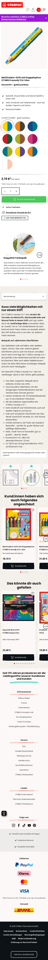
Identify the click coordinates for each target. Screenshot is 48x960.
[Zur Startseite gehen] (14, 5)
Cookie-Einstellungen (12, 935)
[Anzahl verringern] (4, 191)
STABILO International (24, 794)
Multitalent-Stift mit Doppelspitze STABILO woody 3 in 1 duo (18, 548)
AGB (14, 938)
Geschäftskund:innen (24, 765)
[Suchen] (27, 10)
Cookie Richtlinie (37, 931)
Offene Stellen (24, 698)
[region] (24, 46)
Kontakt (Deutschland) (24, 751)
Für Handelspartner (24, 717)
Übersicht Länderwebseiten (24, 799)
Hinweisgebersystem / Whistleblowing (24, 726)
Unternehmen (24, 707)
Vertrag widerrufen (24, 954)
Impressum (8, 931)
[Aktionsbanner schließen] (46, 18)
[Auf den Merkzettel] (33, 510)
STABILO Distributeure (24, 804)
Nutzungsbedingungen (35, 935)
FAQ (24, 746)
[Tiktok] (23, 825)
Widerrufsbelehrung (27, 938)
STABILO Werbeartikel (24, 774)
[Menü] (44, 10)
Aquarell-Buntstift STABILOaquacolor (11, 631)
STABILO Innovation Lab (24, 712)
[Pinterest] (34, 825)
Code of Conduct (24, 721)
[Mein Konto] (33, 10)
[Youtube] (29, 825)
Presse (24, 703)
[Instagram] (13, 825)
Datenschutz (21, 931)
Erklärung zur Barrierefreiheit (24, 942)
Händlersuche (24, 760)
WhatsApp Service (24, 756)
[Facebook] (18, 825)
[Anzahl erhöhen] (16, 191)
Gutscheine (24, 770)
